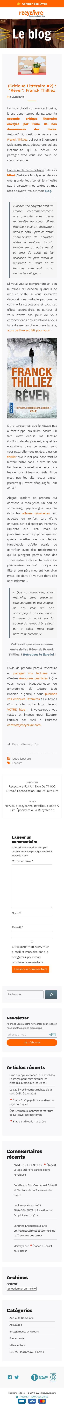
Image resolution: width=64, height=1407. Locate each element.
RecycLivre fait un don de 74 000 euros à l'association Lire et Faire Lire (32, 787)
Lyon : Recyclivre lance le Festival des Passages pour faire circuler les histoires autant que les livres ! (32, 1078)
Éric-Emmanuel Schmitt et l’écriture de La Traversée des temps (35, 1190)
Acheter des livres (34, 3)
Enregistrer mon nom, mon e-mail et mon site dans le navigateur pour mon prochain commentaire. (30, 954)
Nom (16, 913)
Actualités (15, 1324)
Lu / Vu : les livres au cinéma (26, 1352)
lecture (17, 763)
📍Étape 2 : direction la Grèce (27, 1121)
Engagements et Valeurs (24, 1331)
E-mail (17, 927)
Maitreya (18, 1246)
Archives (12, 1283)
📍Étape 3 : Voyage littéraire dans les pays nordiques (35, 1169)
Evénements (16, 1338)
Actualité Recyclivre (21, 1318)
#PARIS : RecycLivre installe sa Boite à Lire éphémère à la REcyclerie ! (32, 806)
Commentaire (22, 861)
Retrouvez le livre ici (38, 654)
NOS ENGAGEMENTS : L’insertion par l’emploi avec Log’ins (33, 1210)
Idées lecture (21, 758)
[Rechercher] (51, 994)
